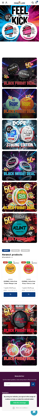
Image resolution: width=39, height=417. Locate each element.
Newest (6, 250)
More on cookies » (22, 408)
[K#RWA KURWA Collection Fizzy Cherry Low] (28, 268)
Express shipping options (32, 50)
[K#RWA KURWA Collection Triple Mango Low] (10, 268)
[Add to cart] (10, 294)
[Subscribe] (33, 384)
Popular (15, 250)
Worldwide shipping (24, 51)
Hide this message (19, 403)
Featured (25, 250)
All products (6, 257)
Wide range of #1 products (6, 50)
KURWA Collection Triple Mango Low (10, 282)
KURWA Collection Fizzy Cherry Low (28, 282)
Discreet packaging (16, 51)
